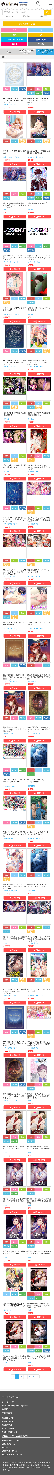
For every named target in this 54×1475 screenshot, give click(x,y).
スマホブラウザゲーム (45, 52)
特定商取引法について (12, 1440)
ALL (9, 52)
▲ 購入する (15, 112)
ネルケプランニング (10, 105)
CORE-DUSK (32, 786)
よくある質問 (8, 1428)
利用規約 (6, 1447)
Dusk (5, 943)
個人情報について (10, 1444)
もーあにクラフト (34, 524)
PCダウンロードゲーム (27, 51)
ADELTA (30, 209)
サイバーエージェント (11, 262)
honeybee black (9, 786)
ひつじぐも (7, 1310)
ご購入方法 (7, 1425)
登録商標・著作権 (10, 1451)
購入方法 (43, 16)
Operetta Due (32, 681)
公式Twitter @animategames (15, 1405)
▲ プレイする (15, 216)
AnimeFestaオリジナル (11, 157)
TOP (4, 57)
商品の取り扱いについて (12, 1454)
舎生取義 (7, 419)
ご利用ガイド (8, 1418)
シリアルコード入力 (27, 23)
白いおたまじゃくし (10, 629)
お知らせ (6, 1409)
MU (29, 105)
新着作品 (26, 16)
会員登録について (10, 1432)
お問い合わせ (8, 1421)
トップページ (8, 1402)
